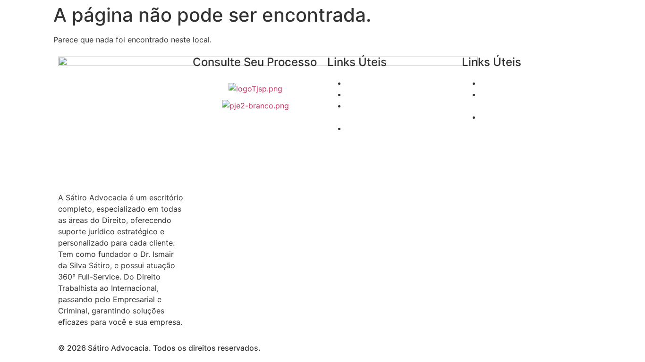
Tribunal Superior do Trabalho (399, 94)
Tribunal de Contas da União (532, 83)
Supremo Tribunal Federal (391, 83)
